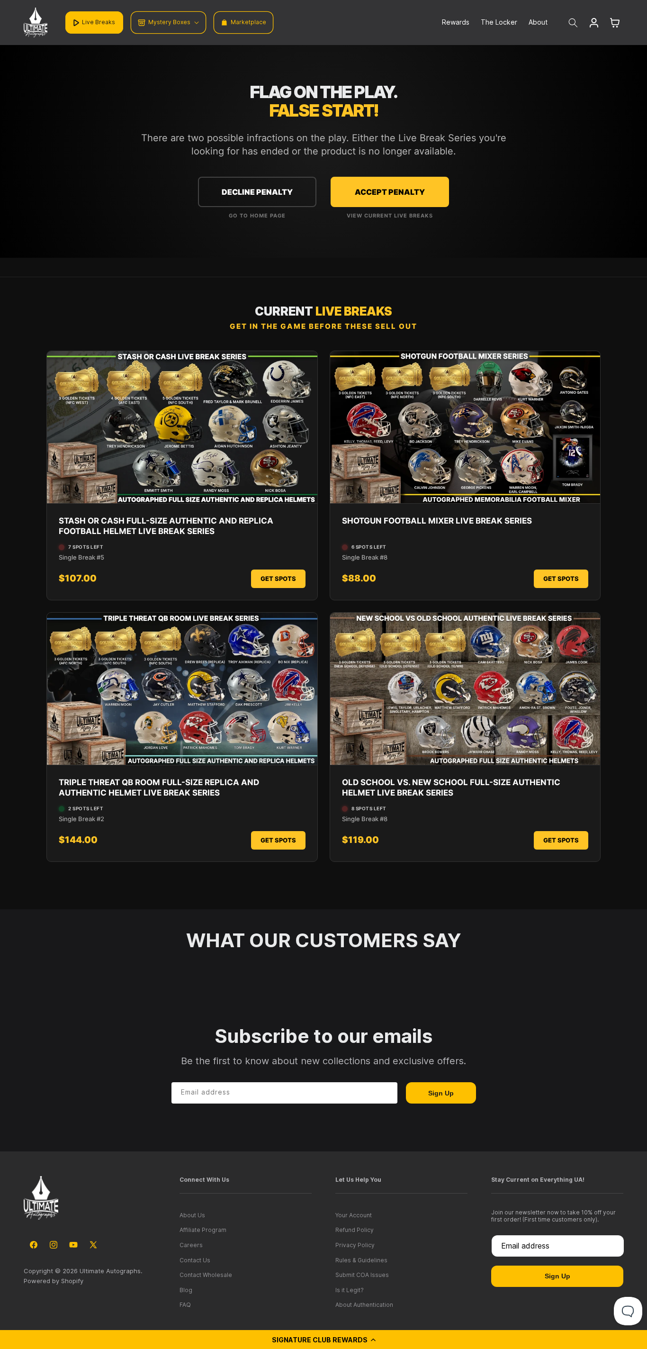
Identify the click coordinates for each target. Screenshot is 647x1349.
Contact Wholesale (206, 1274)
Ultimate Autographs (110, 1271)
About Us (192, 1215)
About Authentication (364, 1304)
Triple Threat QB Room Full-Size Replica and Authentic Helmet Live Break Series (159, 787)
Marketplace (248, 22)
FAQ (185, 1304)
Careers (191, 1245)
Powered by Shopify (53, 1281)
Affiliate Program (203, 1229)
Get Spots (278, 578)
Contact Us (195, 1260)
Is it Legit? (349, 1290)
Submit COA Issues (362, 1274)
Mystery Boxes (169, 22)
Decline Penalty (257, 192)
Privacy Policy (355, 1245)
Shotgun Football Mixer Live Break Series (437, 520)
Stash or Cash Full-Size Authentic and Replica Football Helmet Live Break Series (166, 526)
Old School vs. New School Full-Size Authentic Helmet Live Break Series (451, 787)
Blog (186, 1290)
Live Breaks (98, 22)
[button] (323, 1339)
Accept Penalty (390, 192)
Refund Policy (354, 1229)
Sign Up (441, 1093)
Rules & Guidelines (361, 1260)
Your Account (353, 1215)
